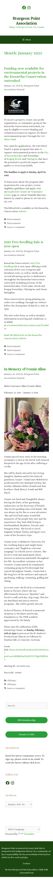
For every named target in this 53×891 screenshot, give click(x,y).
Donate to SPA (26, 734)
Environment (14, 219)
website (22, 211)
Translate (29, 834)
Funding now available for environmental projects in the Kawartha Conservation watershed (25, 74)
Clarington (32, 159)
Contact (26, 863)
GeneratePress (26, 873)
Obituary (11, 680)
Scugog (10, 159)
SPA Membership (26, 720)
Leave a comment (16, 227)
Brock (18, 159)
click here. (35, 762)
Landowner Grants (17, 191)
